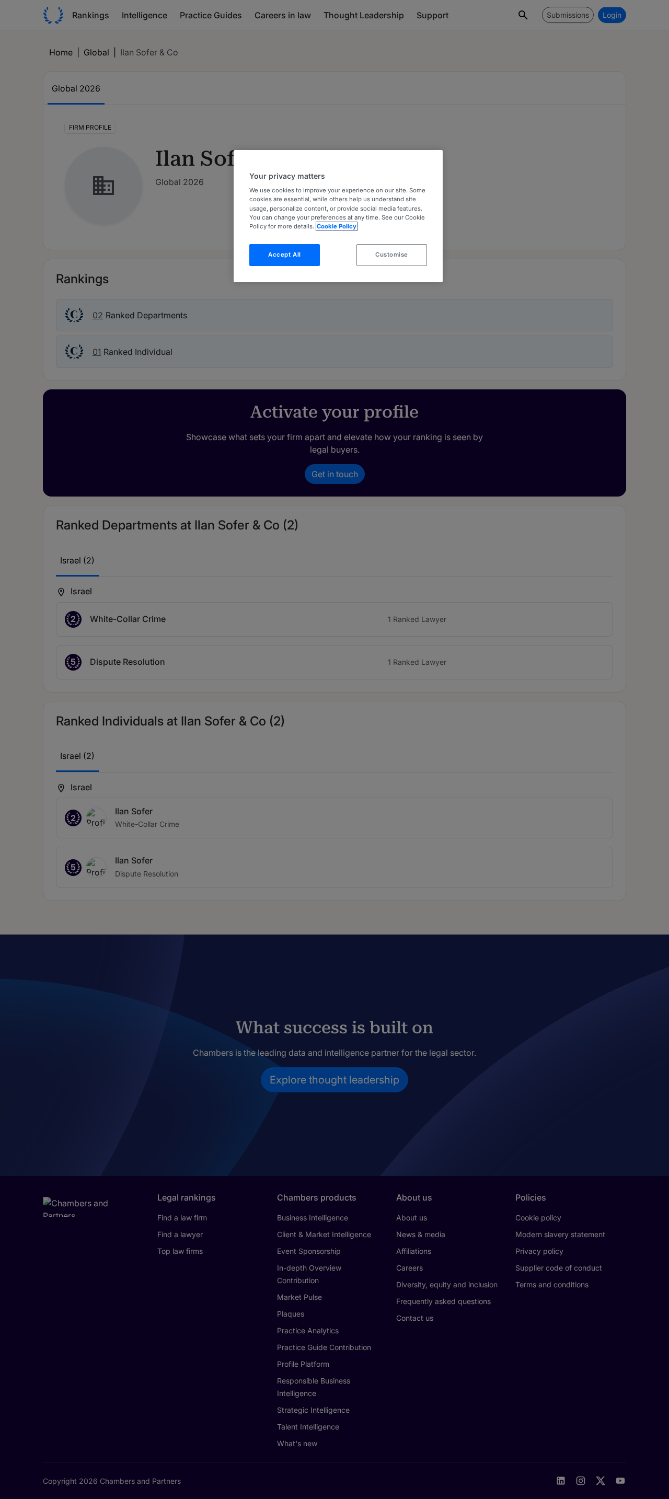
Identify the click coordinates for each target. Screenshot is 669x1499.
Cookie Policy (336, 226)
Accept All (284, 254)
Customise (391, 254)
